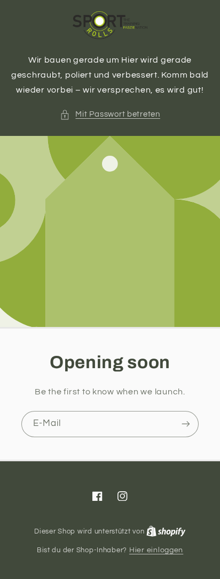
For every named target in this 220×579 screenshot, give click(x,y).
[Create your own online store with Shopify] (166, 531)
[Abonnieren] (186, 424)
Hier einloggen (156, 550)
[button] (110, 114)
